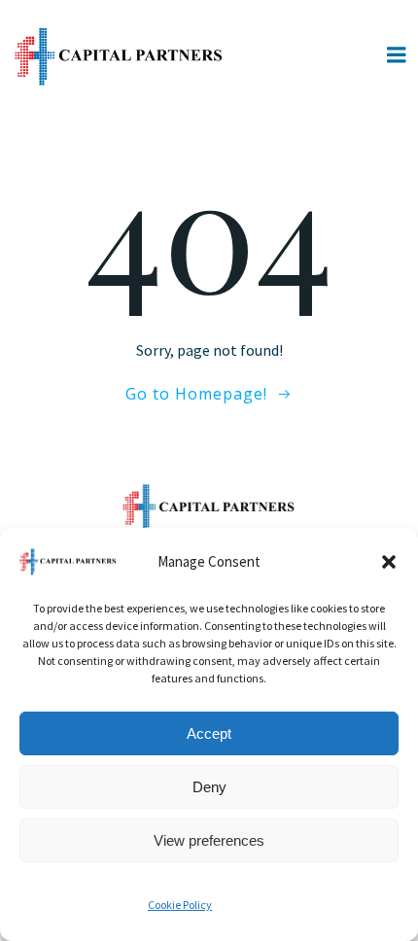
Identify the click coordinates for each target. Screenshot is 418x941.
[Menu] (396, 55)
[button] (389, 562)
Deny (209, 787)
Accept (209, 733)
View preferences (209, 840)
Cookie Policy (180, 904)
